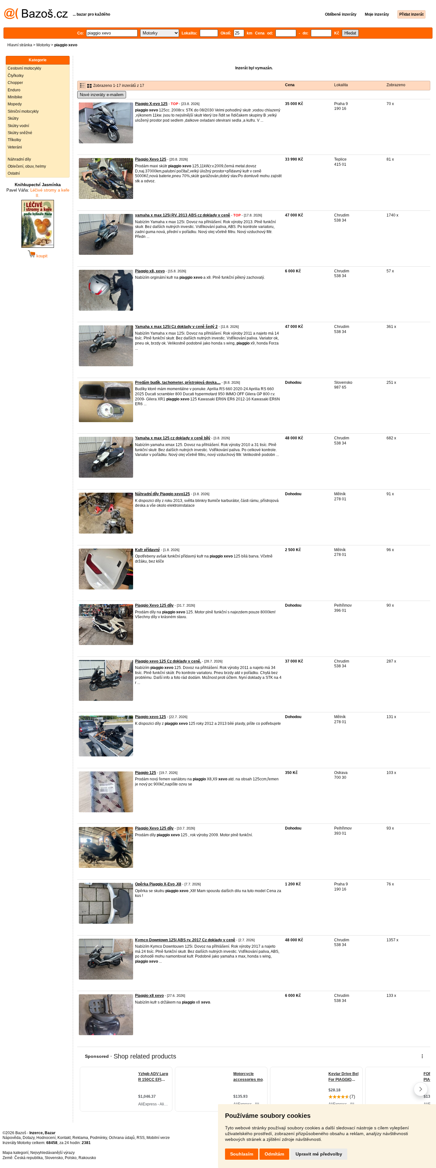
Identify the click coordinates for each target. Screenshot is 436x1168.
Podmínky (98, 1137)
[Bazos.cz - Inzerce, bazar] (36, 18)
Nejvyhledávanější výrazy (52, 1152)
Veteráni (15, 147)
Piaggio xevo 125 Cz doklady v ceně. (168, 661)
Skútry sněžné (20, 133)
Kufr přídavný (147, 550)
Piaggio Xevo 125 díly (154, 605)
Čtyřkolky (16, 75)
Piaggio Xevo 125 (150, 159)
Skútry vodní (18, 126)
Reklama (80, 1137)
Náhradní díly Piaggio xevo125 (162, 494)
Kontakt (64, 1137)
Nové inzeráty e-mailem (102, 94)
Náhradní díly (19, 159)
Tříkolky (14, 140)
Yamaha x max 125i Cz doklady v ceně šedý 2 (176, 326)
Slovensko (54, 1158)
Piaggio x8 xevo (149, 995)
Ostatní (14, 173)
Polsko (71, 1158)
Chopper (15, 82)
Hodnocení (46, 1137)
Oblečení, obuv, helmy (27, 166)
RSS (141, 1137)
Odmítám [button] (274, 1154)
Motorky (43, 45)
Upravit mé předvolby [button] (319, 1154)
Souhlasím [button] (241, 1154)
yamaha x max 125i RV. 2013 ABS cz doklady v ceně (182, 215)
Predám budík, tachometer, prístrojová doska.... (178, 382)
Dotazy (28, 1137)
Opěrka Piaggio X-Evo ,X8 (158, 884)
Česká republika (28, 1158)
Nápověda (12, 1137)
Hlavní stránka (19, 45)
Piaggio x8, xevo (150, 271)
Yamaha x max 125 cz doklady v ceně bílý (172, 438)
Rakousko (87, 1158)
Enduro (14, 90)
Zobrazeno (396, 85)
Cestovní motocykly (24, 68)
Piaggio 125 (145, 772)
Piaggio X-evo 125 (151, 104)
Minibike (15, 97)
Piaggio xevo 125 (150, 717)
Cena (290, 85)
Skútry (13, 118)
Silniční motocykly (23, 111)
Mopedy (15, 104)
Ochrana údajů (122, 1137)
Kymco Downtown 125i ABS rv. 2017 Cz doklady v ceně (185, 940)
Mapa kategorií (15, 1152)
